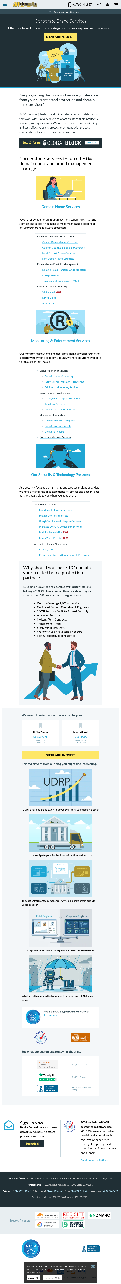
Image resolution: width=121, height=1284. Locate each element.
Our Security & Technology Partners (60, 474)
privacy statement (76, 1269)
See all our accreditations (94, 1160)
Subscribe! (32, 1143)
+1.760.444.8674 (80, 737)
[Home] (50, 11)
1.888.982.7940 (40, 737)
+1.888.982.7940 (109, 1190)
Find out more (50, 1015)
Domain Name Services (60, 206)
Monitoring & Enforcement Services (60, 340)
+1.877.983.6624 (55, 1190)
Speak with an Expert (60, 36)
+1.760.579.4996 (79, 1190)
